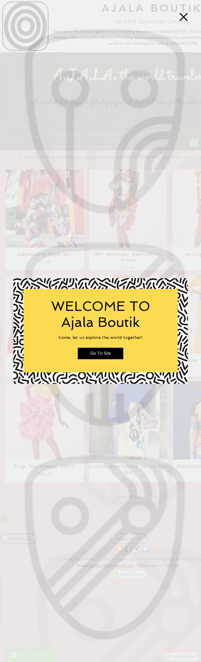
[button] (183, 17)
